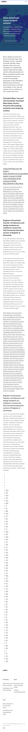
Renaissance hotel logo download (8, 689)
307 (7, 588)
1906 (7, 531)
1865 (7, 511)
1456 (7, 557)
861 (6, 583)
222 (6, 619)
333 (7, 632)
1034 (7, 500)
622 (7, 612)
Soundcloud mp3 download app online (8, 712)
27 (6, 643)
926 (7, 534)
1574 (7, 526)
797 (6, 573)
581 (6, 640)
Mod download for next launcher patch (8, 705)
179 (6, 604)
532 (7, 656)
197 (6, 653)
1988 (7, 565)
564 (7, 658)
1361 (7, 648)
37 (6, 506)
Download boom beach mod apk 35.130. (18, 685)
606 (7, 568)
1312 (7, 550)
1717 (7, 542)
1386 (7, 555)
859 (7, 596)
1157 (7, 609)
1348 (7, 513)
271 (6, 529)
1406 (7, 537)
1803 (7, 581)
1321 (7, 627)
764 (7, 560)
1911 (7, 498)
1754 (7, 625)
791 (6, 508)
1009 (7, 495)
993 (7, 521)
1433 (7, 622)
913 (6, 516)
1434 (7, 586)
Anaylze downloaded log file (19, 691)
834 (7, 518)
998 (7, 563)
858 (7, 493)
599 (7, 635)
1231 (7, 599)
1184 (7, 539)
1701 (7, 630)
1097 (7, 591)
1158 (7, 544)
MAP (4, 728)
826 (7, 570)
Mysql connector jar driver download (8, 684)
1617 (7, 524)
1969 (7, 503)
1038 (7, 490)
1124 (7, 552)
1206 (7, 661)
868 (7, 645)
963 (7, 601)
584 (7, 638)
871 (6, 614)
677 (7, 547)
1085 (7, 575)
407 (7, 607)
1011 (7, 578)
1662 (7, 594)
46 (6, 617)
